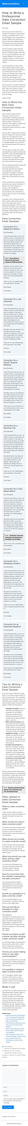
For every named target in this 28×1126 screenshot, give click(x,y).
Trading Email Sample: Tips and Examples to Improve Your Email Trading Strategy (13, 1055)
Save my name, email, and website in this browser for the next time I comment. (14, 1100)
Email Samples (8, 1046)
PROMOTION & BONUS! (8, 1116)
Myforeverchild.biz (10, 4)
